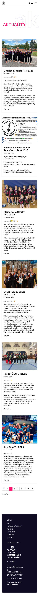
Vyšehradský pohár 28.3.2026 (14, 293)
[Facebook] (29, 3)
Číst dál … (7, 109)
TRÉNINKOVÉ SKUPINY (14, 526)
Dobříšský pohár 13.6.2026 (18, 70)
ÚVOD (9, 523)
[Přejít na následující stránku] (28, 488)
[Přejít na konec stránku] (32, 488)
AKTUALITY (11, 532)
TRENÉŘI (10, 529)
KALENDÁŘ (10, 535)
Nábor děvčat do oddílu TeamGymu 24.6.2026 (17, 149)
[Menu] (36, 3)
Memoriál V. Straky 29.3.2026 (14, 213)
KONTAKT (10, 537)
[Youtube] (32, 3)
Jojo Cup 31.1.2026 (14, 447)
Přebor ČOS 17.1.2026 (15, 373)
